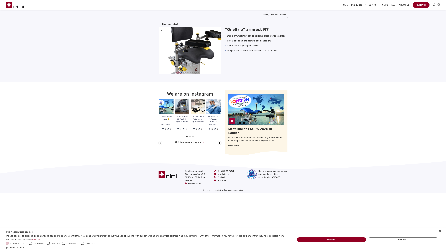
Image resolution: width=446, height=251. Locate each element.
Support (374, 5)
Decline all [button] (403, 240)
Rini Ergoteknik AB (216, 190)
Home (345, 5)
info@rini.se (223, 174)
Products (356, 5)
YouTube (221, 180)
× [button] (443, 231)
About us (404, 5)
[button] (181, 72)
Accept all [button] (331, 240)
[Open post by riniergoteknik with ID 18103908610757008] (198, 106)
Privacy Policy (36, 239)
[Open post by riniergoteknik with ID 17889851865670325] (166, 106)
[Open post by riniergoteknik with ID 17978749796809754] (213, 106)
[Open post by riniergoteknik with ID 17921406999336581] (182, 106)
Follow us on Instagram (189, 142)
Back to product (170, 24)
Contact (421, 5)
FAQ (393, 5)
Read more (233, 145)
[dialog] (223, 239)
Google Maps (194, 183)
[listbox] (440, 231)
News (385, 5)
